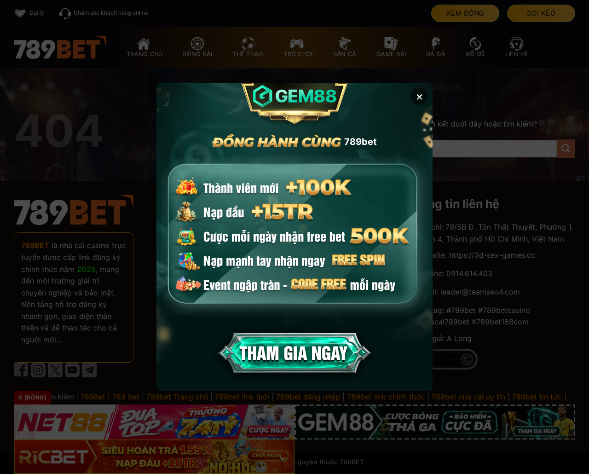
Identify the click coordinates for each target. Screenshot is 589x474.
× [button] (419, 96)
